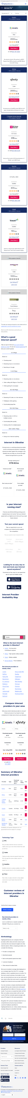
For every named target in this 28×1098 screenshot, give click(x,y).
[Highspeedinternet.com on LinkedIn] (25, 1078)
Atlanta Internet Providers (19, 1063)
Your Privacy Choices (6, 1092)
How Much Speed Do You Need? (7, 1070)
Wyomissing (18, 689)
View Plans (12, 48)
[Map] (14, 619)
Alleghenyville (18, 691)
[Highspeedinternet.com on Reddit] (22, 1078)
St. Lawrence (6, 681)
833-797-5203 (16, 51)
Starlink (14, 166)
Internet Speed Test (4, 1067)
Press (16, 1075)
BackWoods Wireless (14, 291)
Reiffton (5, 674)
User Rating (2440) (14, 96)
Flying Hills (5, 676)
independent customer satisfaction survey (11, 326)
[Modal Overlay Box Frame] (14, 1032)
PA (5, 1018)
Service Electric (14, 256)
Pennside (5, 693)
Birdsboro (5, 684)
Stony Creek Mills (19, 671)
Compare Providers (4, 1050)
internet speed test (20, 346)
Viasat (14, 209)
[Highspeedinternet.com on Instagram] (20, 1078)
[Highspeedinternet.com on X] (18, 1078)
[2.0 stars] (12, 42)
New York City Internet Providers (21, 1058)
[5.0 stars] (18, 42)
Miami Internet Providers (19, 1060)
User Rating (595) (13, 144)
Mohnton (17, 686)
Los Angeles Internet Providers (20, 1050)
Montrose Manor (19, 693)
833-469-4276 (16, 150)
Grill (3, 689)
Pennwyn (17, 684)
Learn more (14, 284)
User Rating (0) (14, 282)
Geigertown (18, 676)
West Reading (18, 681)
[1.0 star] (10, 42)
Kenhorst (5, 696)
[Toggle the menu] (25, 4)
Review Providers (4, 1053)
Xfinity (14, 69)
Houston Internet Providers (20, 1055)
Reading (17, 674)
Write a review (7, 909)
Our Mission (17, 1070)
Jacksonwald (6, 691)
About (16, 1067)
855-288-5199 (16, 200)
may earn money (5, 1)
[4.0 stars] (16, 42)
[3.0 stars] (14, 42)
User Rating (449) (13, 237)
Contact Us (17, 1072)
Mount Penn (6, 686)
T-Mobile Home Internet (14, 116)
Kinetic (14, 17)
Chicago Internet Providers (20, 1053)
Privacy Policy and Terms (17, 1090)
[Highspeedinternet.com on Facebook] (15, 1078)
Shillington (17, 679)
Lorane (4, 671)
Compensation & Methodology (6, 1090)
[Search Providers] (11, 1056)
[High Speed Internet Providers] (7, 4)
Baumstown (6, 679)
